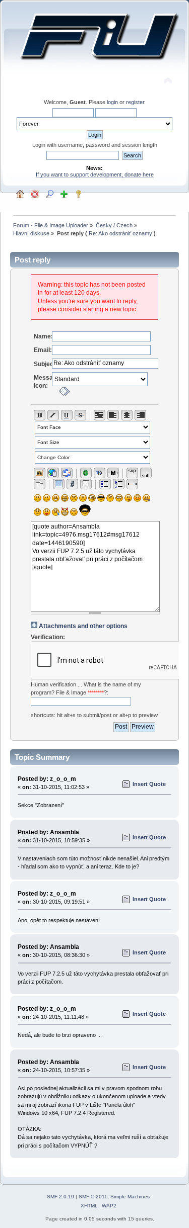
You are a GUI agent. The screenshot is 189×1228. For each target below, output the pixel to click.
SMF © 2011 (93, 1196)
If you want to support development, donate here (95, 174)
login (112, 102)
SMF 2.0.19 (60, 1196)
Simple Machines (130, 1196)
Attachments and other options (83, 626)
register (135, 102)
